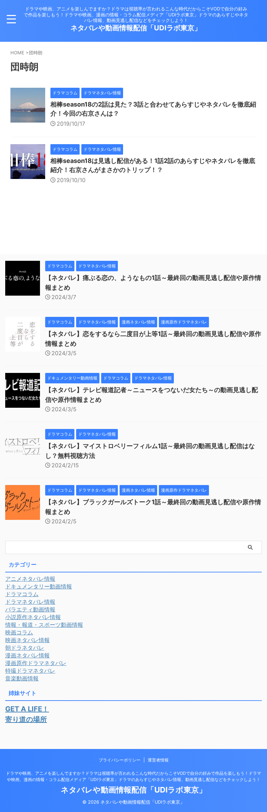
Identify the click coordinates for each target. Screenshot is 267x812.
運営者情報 (158, 760)
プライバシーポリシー (119, 760)
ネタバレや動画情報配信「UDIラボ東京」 (136, 28)
